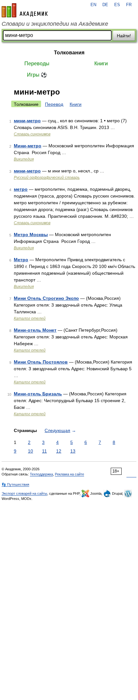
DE (105, 5)
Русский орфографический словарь (47, 177)
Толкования (69, 52)
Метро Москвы (31, 234)
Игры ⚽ (37, 75)
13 (72, 451)
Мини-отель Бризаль (38, 393)
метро (21, 189)
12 (58, 451)
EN (93, 5)
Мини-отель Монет (35, 330)
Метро (21, 259)
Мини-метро (27, 145)
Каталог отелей (30, 318)
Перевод (54, 104)
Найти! (124, 35)
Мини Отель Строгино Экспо (46, 298)
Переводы (36, 63)
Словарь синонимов (32, 134)
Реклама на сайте (69, 474)
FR (129, 5)
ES (117, 5)
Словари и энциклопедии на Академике (55, 24)
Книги (101, 63)
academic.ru (25, 10)
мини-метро (27, 120)
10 (30, 451)
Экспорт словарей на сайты (24, 493)
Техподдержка (41, 474)
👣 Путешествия (15, 484)
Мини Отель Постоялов (41, 361)
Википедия (24, 159)
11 (44, 451)
